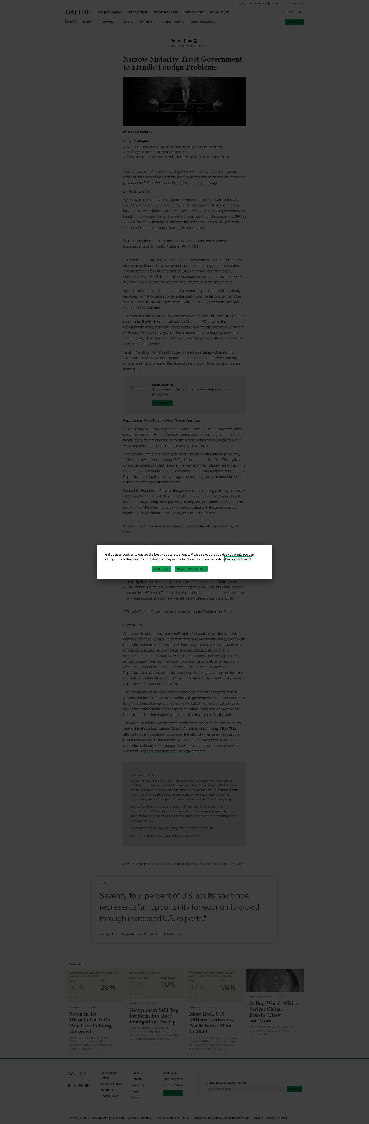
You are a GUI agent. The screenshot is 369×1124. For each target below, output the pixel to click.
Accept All (161, 569)
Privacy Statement (238, 559)
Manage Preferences (191, 569)
